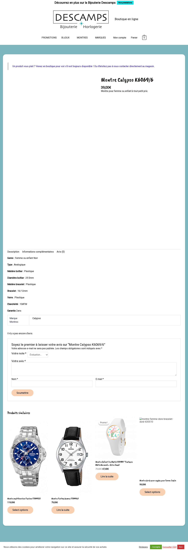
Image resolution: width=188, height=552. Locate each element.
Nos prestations (125, 2)
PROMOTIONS (49, 37)
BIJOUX (65, 37)
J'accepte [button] (156, 547)
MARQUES (100, 37)
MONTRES (82, 37)
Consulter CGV (170, 547)
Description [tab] (13, 251)
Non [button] (181, 547)
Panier (134, 37)
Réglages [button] (143, 547)
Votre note (18, 353)
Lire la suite (63, 510)
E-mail (100, 379)
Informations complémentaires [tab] (38, 251)
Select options (20, 510)
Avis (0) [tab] (61, 251)
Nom (14, 379)
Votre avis (18, 361)
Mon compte (119, 37)
